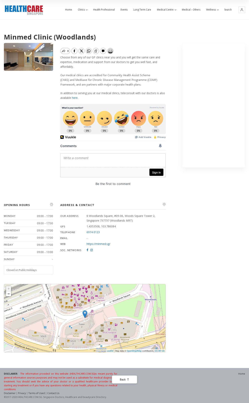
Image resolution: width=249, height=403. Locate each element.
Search (228, 9)
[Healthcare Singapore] (24, 10)
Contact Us (53, 393)
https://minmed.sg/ (98, 244)
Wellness (211, 9)
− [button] (9, 294)
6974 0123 (93, 232)
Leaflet (110, 350)
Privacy (22, 393)
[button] (241, 9)
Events (124, 9)
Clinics (81, 9)
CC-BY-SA (160, 350)
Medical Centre (165, 9)
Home (68, 9)
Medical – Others (191, 9)
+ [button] (9, 288)
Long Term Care (142, 9)
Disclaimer (10, 393)
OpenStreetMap (134, 350)
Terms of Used (36, 393)
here (75, 98)
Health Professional (104, 9)
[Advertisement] (213, 105)
